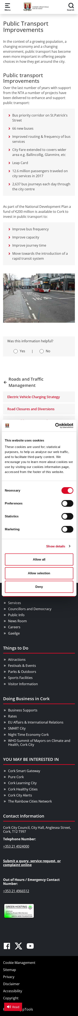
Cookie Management (19, 962)
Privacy (8, 977)
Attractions (17, 659)
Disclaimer (11, 984)
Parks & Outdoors (22, 671)
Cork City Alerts (20, 795)
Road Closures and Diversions (30, 409)
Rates (12, 716)
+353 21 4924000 (16, 846)
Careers (14, 627)
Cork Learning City (22, 783)
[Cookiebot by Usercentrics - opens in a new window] (55, 425)
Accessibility (12, 991)
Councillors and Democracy (29, 609)
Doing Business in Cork (26, 698)
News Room (17, 621)
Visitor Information (23, 684)
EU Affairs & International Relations (35, 722)
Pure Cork (16, 777)
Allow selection (39, 573)
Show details (55, 546)
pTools (27, 1009)
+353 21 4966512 (16, 891)
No (48, 351)
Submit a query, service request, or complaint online (32, 863)
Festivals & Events (22, 665)
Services (14, 603)
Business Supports (22, 710)
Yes (22, 351)
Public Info (16, 615)
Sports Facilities (20, 677)
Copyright (11, 998)
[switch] (67, 503)
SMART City (17, 728)
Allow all (39, 559)
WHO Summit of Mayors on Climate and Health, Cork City (39, 742)
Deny (39, 586)
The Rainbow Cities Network (30, 801)
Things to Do (15, 648)
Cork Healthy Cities (23, 789)
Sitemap (9, 969)
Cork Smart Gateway (24, 771)
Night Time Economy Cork (28, 734)
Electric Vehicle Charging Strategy (33, 397)
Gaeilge (14, 633)
